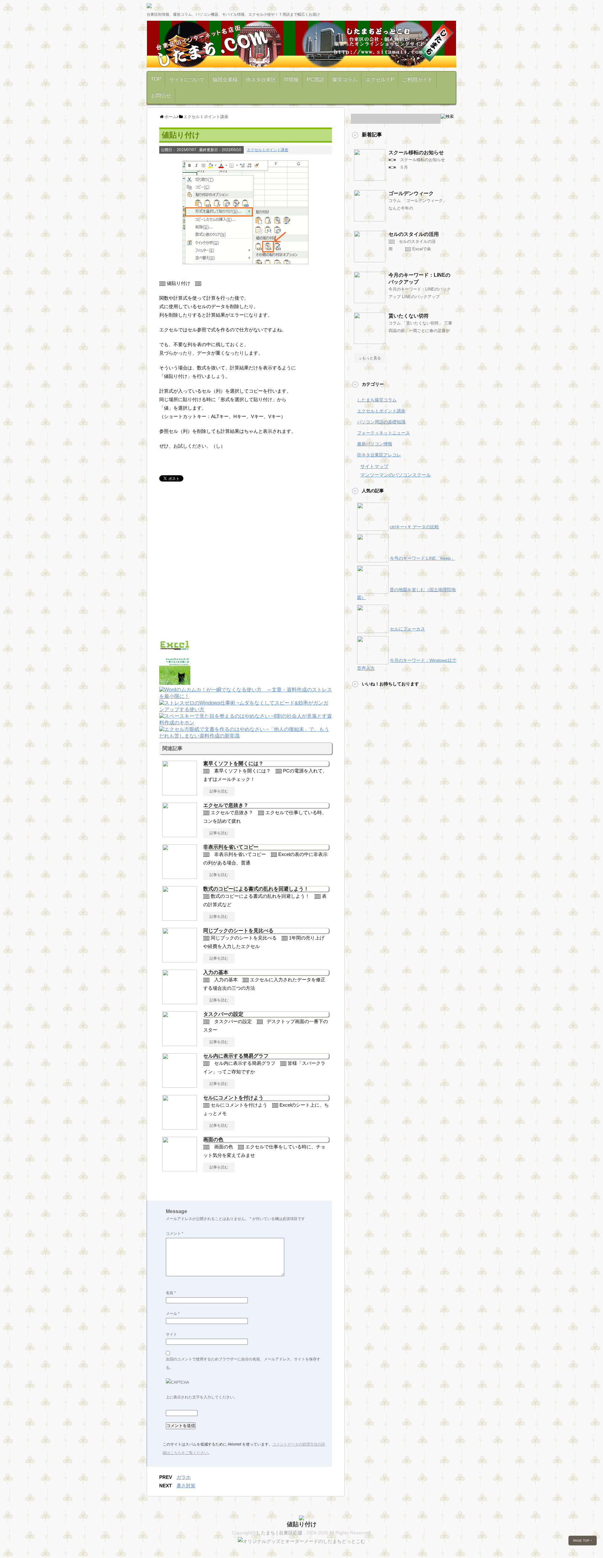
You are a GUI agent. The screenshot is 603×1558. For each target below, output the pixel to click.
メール (173, 1313)
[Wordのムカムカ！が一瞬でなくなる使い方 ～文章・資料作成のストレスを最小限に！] (245, 697)
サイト (171, 1334)
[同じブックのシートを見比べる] (179, 959)
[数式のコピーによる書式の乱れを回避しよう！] (179, 918)
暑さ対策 (186, 1485)
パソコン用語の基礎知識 (381, 421)
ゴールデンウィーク (411, 193)
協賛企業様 (225, 79)
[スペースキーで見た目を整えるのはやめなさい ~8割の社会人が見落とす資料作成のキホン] (245, 723)
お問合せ (161, 95)
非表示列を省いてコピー (230, 847)
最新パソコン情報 (374, 443)
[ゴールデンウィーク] (369, 218)
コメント (174, 1233)
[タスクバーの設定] (179, 1043)
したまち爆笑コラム (377, 399)
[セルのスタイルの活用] (369, 259)
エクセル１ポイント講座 (267, 150)
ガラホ (184, 1477)
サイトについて (186, 79)
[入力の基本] (179, 1001)
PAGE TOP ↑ (582, 1540)
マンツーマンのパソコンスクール (395, 474)
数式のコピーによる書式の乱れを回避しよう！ (256, 888)
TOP (156, 78)
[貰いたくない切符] (369, 341)
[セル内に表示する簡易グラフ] (179, 1085)
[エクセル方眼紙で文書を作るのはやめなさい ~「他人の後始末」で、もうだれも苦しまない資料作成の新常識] (245, 736)
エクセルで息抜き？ (225, 805)
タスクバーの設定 (223, 1014)
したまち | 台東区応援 (280, 1532)
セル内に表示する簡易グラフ (236, 1056)
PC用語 (315, 79)
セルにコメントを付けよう (233, 1097)
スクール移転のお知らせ (416, 152)
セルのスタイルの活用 (413, 234)
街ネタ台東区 (261, 79)
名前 (171, 1293)
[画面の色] (179, 1168)
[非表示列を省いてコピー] (179, 876)
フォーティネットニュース (383, 432)
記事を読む (218, 791)
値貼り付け (302, 1524)
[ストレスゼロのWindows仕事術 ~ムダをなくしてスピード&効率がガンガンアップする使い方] (245, 710)
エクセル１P (380, 79)
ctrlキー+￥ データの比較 (414, 526)
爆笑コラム (344, 79)
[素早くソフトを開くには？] (179, 792)
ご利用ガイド (417, 79)
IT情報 (291, 79)
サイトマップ (374, 466)
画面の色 (213, 1139)
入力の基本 (215, 972)
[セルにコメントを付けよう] (179, 1127)
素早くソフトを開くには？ (233, 763)
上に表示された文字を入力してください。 (201, 1397)
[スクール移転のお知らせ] (369, 178)
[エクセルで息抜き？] (179, 834)
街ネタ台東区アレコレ (379, 454)
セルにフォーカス (407, 628)
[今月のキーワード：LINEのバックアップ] (369, 300)
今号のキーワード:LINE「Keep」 (422, 558)
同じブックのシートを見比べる (238, 930)
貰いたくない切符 (408, 316)
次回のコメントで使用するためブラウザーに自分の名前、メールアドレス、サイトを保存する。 (243, 1363)
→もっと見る (369, 358)
